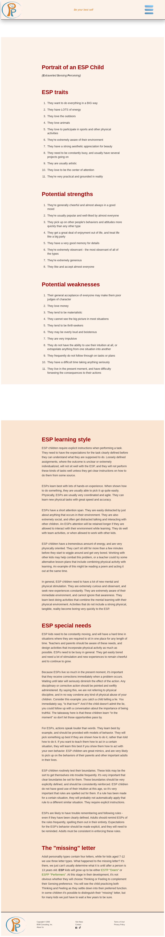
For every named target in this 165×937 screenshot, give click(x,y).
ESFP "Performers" (54, 874)
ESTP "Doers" (110, 870)
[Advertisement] (78, 402)
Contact (78, 925)
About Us (40, 927)
